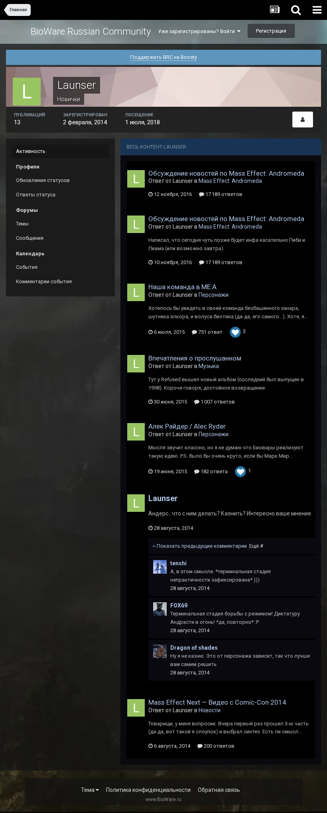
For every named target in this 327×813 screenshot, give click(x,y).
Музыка (209, 366)
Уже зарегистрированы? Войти (197, 31)
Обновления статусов (43, 180)
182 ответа (213, 471)
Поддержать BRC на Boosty (163, 57)
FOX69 (178, 605)
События (26, 267)
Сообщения (29, 238)
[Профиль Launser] (302, 119)
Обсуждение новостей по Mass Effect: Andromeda (226, 173)
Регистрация (271, 31)
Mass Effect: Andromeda (230, 181)
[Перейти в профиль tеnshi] (160, 567)
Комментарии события (44, 281)
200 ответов (218, 746)
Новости (210, 710)
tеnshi (178, 563)
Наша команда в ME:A (182, 287)
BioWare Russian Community (91, 31)
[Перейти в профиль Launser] (136, 179)
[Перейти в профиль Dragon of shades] (160, 651)
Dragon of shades (194, 648)
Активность (30, 151)
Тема (88, 790)
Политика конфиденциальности (148, 790)
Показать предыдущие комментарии (209, 546)
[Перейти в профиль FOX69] (160, 609)
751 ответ (210, 332)
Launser (163, 498)
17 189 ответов (223, 194)
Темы (22, 224)
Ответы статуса (35, 195)
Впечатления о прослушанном (194, 358)
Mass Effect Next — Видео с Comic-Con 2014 (217, 702)
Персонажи (214, 295)
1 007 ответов (217, 402)
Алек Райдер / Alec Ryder (187, 426)
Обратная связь (219, 790)
